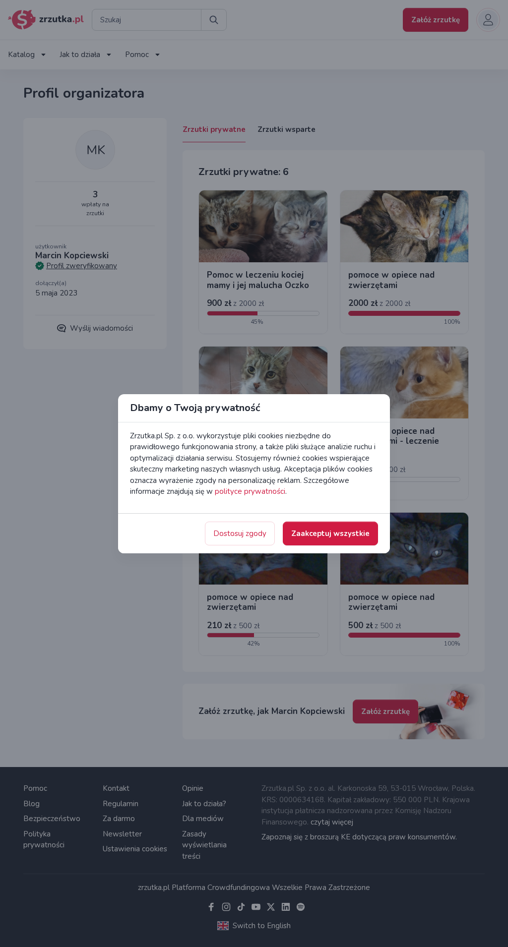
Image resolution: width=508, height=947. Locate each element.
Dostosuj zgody (239, 533)
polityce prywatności (250, 491)
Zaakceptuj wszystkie (330, 533)
